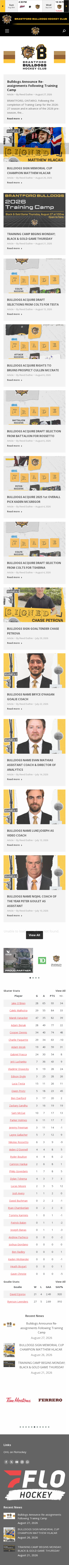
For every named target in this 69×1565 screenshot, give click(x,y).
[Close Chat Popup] (66, 3)
